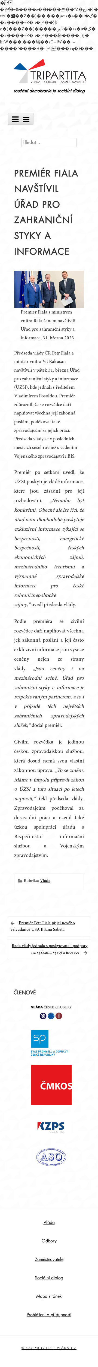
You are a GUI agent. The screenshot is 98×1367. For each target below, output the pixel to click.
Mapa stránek (49, 1296)
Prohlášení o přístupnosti (49, 1315)
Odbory (49, 1241)
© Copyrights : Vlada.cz (49, 1348)
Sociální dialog (49, 1278)
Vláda (45, 881)
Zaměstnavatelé (49, 1259)
